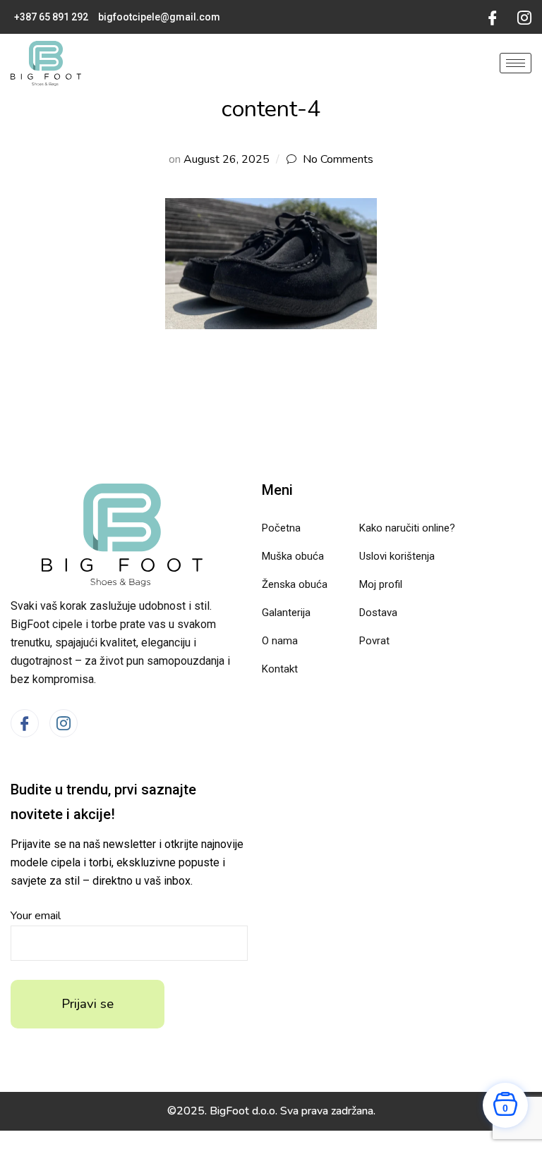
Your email (36, 915)
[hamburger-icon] (515, 63)
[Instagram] (524, 17)
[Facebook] (493, 17)
